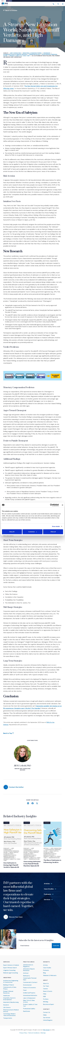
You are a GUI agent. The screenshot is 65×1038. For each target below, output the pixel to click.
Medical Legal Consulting (10, 973)
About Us (46, 983)
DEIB (44, 996)
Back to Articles (11, 10)
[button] (58, 4)
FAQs (44, 994)
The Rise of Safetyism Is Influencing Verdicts (52, 861)
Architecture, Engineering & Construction (10, 981)
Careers (45, 989)
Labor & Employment (29, 998)
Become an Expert (48, 1004)
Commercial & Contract (30, 982)
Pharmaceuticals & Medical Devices (15, 54)
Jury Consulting (15, 53)
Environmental (27, 985)
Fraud (24, 990)
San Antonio (46, 1017)
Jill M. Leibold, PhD (22, 765)
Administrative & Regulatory (28, 965)
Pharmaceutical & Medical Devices (11, 1010)
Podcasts (47, 894)
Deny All (11, 531)
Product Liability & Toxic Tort (19, 55)
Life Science (6, 1007)
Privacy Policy (23, 1033)
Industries (7, 977)
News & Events (47, 991)
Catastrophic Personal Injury (29, 979)
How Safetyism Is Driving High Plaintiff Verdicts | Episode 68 (11, 865)
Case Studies (49, 889)
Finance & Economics (29, 987)
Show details (56, 526)
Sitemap (43, 1033)
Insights (46, 962)
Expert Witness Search (10, 968)
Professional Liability (29, 1009)
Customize (31, 531)
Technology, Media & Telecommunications (9, 1014)
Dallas (45, 1015)
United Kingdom (47, 1020)
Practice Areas (28, 962)
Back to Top (7, 733)
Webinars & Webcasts (49, 975)
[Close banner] (62, 505)
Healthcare (6, 995)
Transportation (34, 54)
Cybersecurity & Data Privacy (9, 988)
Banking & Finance (8, 985)
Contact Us (46, 1012)
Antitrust (26, 973)
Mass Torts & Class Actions (10, 853)
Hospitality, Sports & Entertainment (9, 998)
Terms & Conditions (34, 1033)
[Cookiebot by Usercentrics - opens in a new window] (51, 505)
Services (47, 900)
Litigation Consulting (9, 970)
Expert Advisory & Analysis (11, 965)
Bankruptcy (26, 976)
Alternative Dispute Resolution (29, 969)
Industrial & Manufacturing (32, 53)
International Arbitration (30, 995)
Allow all (53, 531)
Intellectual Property (29, 993)
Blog (44, 973)
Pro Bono (45, 999)
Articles (47, 884)
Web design (46, 1030)
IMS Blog (45, 1002)
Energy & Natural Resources (8, 992)
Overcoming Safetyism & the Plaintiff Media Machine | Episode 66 (32, 864)
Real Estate (26, 1011)
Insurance (46, 53)
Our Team (46, 986)
